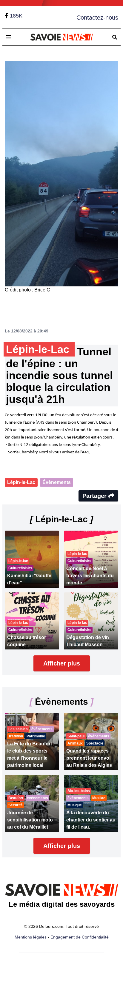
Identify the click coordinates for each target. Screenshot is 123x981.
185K (16, 16)
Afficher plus (61, 663)
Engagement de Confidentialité (79, 937)
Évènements (56, 482)
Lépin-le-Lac (21, 482)
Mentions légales (31, 937)
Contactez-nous (97, 17)
